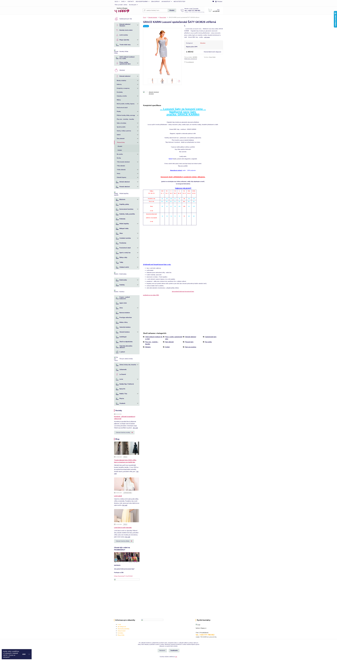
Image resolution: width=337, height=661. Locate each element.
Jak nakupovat (122, 627)
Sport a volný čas (124, 253)
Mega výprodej (124, 40)
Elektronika (123, 280)
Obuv (121, 233)
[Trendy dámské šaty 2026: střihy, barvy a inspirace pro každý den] (126, 448)
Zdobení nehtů (124, 267)
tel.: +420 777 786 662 (192, 11)
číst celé (135, 428)
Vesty (118, 173)
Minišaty (148, 347)
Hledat (171, 10)
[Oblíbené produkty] (213, 3)
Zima (121, 308)
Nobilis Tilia (123, 394)
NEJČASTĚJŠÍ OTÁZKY (179, 1)
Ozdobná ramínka (125, 238)
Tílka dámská (121, 166)
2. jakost (122, 352)
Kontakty (120, 633)
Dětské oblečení (124, 182)
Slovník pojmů (132, 5)
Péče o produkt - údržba (121, 5)
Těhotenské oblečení (123, 162)
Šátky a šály (123, 257)
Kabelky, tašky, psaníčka (127, 214)
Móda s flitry (123, 322)
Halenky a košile (122, 96)
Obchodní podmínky (123, 629)
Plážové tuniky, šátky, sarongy (126, 115)
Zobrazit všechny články (122, 541)
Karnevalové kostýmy (126, 209)
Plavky (119, 111)
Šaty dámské (120, 138)
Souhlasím (174, 650)
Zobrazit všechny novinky (123, 432)
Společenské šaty (210, 337)
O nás (119, 624)
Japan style (123, 303)
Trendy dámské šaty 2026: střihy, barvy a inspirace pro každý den (125, 461)
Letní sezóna (123, 35)
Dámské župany (121, 177)
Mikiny (119, 100)
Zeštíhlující (122, 337)
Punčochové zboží (122, 107)
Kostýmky (120, 92)
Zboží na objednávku (126, 342)
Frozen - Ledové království (124, 298)
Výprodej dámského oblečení (125, 346)
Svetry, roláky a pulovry (124, 131)
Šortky (119, 158)
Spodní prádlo (121, 127)
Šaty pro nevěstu (190, 347)
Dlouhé (120, 146)
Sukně (118, 135)
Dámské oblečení (124, 76)
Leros (121, 379)
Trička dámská (121, 169)
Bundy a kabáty (121, 80)
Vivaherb (122, 403)
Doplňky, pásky (124, 204)
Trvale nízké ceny (124, 45)
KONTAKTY (131, 1)
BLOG (116, 1)
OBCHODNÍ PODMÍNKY (142, 1)
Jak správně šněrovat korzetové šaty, (183, 291)
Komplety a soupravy (123, 88)
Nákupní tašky (123, 228)
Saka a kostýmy (121, 123)
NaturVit (122, 389)
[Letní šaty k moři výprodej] (126, 516)
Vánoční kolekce (124, 332)
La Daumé (122, 374)
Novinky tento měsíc (126, 30)
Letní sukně (118, 496)
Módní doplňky (124, 224)
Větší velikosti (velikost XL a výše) (127, 57)
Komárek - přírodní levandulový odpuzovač (124, 418)
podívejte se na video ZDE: (151, 295)
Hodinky (122, 285)
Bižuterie (122, 199)
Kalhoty (119, 84)
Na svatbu (120, 154)
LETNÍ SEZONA (127, 493)
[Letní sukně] (126, 484)
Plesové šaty (121, 142)
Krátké (120, 150)
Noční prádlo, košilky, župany (125, 104)
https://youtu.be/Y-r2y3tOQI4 (123, 576)
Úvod (144, 17)
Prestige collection (125, 317)
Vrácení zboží (121, 631)
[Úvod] (127, 10)
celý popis (207, 37)
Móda (125, 457)
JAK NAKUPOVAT (166, 1)
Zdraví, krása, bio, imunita (127, 365)
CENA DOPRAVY (155, 1)
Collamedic (123, 369)
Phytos (121, 398)
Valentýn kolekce (124, 327)
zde (176, 656)
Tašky (121, 262)
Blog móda (121, 635)
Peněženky (122, 243)
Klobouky (122, 219)
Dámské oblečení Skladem (124, 25)
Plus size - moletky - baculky (125, 119)
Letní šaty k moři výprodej (123, 528)
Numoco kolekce (124, 313)
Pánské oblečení (124, 187)
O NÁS (123, 1)
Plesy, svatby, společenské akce (125, 63)
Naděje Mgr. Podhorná (126, 384)
